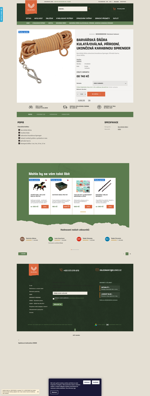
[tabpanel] (32, 239)
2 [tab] (72, 249)
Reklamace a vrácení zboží (36, 288)
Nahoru (23, 254)
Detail (45, 206)
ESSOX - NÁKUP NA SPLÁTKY (36, 303)
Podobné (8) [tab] (41, 114)
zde (75, 388)
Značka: (79, 60)
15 (130, 254)
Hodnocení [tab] (53, 114)
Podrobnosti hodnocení (113, 34)
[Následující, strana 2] (127, 253)
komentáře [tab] (66, 114)
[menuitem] (28, 18)
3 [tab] (73, 249)
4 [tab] (74, 249)
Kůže (119, 129)
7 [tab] (77, 249)
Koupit (66, 206)
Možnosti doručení (81, 89)
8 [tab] (78, 249)
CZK (110, 1)
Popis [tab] (30, 114)
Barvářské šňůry (123, 127)
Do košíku (95, 94)
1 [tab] (71, 249)
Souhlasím (95, 382)
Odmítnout (87, 382)
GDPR (30, 294)
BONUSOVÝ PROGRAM (35, 297)
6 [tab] (76, 249)
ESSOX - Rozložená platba (36, 300)
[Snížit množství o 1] (77, 94)
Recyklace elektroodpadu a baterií (38, 306)
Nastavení (54, 392)
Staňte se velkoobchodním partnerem (108, 300)
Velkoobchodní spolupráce (36, 309)
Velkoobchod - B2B (103, 1)
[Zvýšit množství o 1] (85, 94)
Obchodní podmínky (34, 291)
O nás (30, 285)
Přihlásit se (57, 304)
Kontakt (31, 312)
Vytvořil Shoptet (101, 324)
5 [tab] (75, 249)
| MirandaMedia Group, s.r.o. (113, 324)
